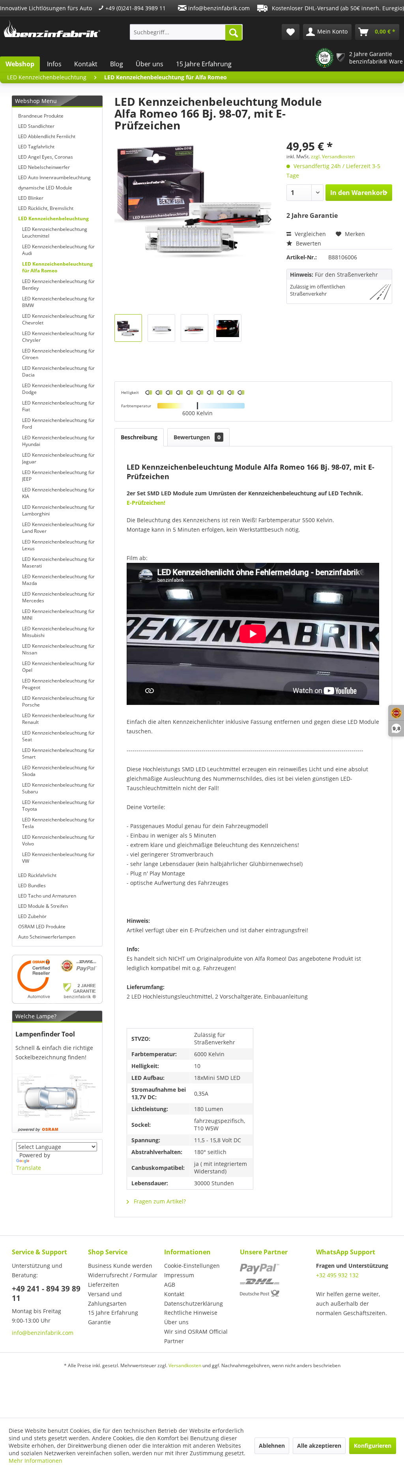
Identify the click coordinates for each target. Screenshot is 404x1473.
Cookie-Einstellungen (192, 1265)
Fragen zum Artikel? (159, 1201)
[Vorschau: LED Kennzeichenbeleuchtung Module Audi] (227, 328)
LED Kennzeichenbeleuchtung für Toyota (58, 805)
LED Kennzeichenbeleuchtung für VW (58, 857)
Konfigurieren (372, 1445)
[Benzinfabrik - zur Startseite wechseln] (52, 30)
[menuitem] (186, 32)
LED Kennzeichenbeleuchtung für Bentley (58, 284)
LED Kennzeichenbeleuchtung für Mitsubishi (58, 632)
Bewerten (307, 243)
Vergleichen (309, 234)
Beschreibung (139, 437)
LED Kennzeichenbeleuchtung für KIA (58, 493)
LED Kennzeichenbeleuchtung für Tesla (58, 823)
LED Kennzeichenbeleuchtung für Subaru (58, 788)
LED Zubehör (32, 916)
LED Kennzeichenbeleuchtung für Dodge (58, 388)
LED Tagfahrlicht (36, 146)
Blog (116, 64)
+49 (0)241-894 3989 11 (135, 8)
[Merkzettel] (290, 32)
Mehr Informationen (35, 1460)
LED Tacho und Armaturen (47, 895)
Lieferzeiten (103, 1284)
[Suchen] (233, 33)
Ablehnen (272, 1445)
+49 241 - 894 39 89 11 (46, 1293)
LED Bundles (32, 885)
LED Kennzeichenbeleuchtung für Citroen (58, 354)
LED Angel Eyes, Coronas (45, 157)
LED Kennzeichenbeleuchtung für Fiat (58, 406)
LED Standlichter (36, 126)
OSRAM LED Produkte (41, 926)
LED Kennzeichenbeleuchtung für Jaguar (58, 458)
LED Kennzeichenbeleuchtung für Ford (58, 423)
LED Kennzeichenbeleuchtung (53, 218)
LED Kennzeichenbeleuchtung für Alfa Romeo (57, 267)
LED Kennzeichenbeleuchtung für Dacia (58, 371)
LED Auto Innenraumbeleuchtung (54, 177)
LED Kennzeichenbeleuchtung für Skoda (58, 771)
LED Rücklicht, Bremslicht (45, 208)
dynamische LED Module (45, 187)
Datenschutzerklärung (193, 1303)
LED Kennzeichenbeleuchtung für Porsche (58, 701)
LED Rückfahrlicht (37, 875)
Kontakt (85, 64)
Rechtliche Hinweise (190, 1312)
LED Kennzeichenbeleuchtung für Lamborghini (58, 510)
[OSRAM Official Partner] (57, 979)
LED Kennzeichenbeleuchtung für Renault (58, 718)
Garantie (99, 1322)
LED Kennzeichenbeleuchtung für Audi (58, 250)
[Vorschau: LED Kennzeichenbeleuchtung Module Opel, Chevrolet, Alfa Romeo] (128, 328)
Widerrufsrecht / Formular (122, 1275)
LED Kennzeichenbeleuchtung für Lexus (58, 545)
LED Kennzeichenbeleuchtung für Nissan (58, 649)
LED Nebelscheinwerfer (44, 167)
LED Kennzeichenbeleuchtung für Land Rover (58, 527)
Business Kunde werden (120, 1265)
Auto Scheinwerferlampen (46, 936)
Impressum (179, 1275)
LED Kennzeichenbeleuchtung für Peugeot (58, 684)
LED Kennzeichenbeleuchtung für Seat (58, 736)
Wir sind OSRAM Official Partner (196, 1336)
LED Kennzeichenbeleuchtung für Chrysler (58, 336)
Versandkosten (184, 1365)
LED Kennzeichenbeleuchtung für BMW (58, 302)
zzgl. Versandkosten (333, 156)
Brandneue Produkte (41, 115)
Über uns (149, 64)
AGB (169, 1284)
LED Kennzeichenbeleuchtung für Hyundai (58, 441)
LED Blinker (30, 198)
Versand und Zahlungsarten (107, 1298)
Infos (54, 64)
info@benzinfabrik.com (218, 8)
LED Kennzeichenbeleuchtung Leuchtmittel (54, 232)
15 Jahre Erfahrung (204, 64)
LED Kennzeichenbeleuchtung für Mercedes (58, 597)
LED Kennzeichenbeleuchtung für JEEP (58, 475)
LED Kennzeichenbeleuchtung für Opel (58, 666)
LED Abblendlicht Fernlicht (46, 136)
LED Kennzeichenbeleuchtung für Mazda (58, 580)
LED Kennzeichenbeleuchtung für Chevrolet (58, 319)
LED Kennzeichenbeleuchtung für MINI (58, 614)
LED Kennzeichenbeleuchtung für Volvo (58, 840)
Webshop (20, 64)
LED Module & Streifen (43, 906)
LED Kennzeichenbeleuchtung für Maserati (58, 562)
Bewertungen (197, 437)
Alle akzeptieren (319, 1445)
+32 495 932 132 (337, 1275)
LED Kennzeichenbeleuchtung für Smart (58, 753)
